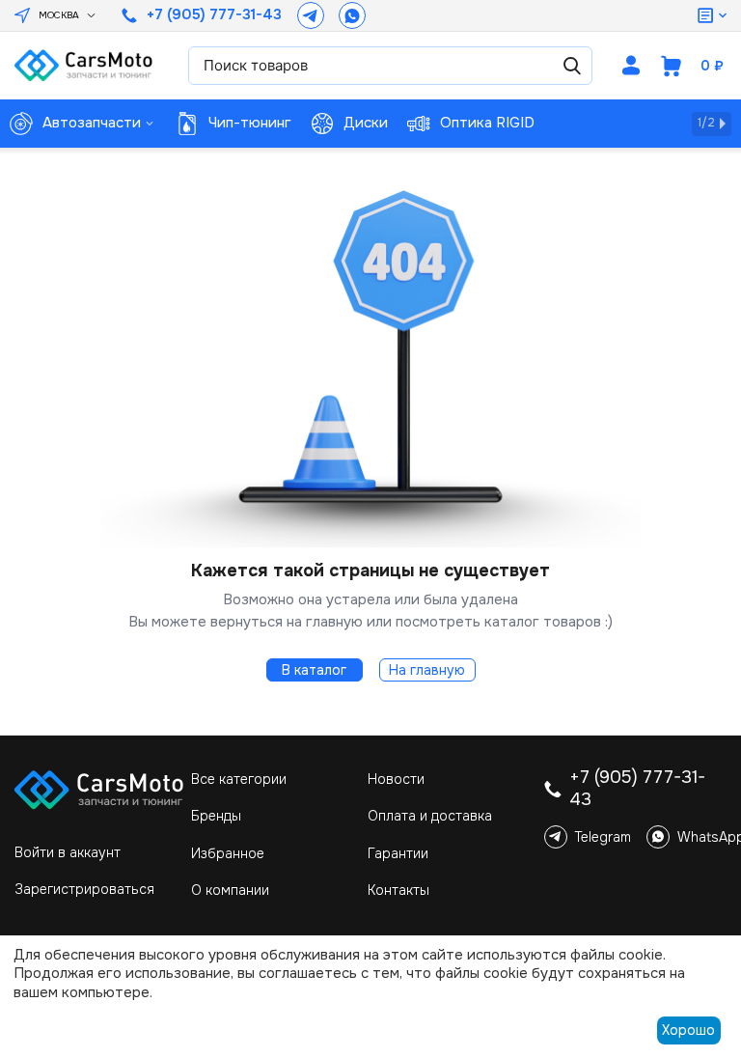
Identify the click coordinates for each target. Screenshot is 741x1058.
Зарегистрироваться (84, 889)
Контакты (398, 890)
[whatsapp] (352, 15)
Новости (396, 779)
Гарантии (398, 853)
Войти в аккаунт (67, 852)
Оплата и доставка (430, 815)
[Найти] (572, 65)
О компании (230, 890)
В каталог (314, 670)
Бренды (216, 815)
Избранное (227, 853)
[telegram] (310, 15)
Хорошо (688, 1030)
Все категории (239, 779)
